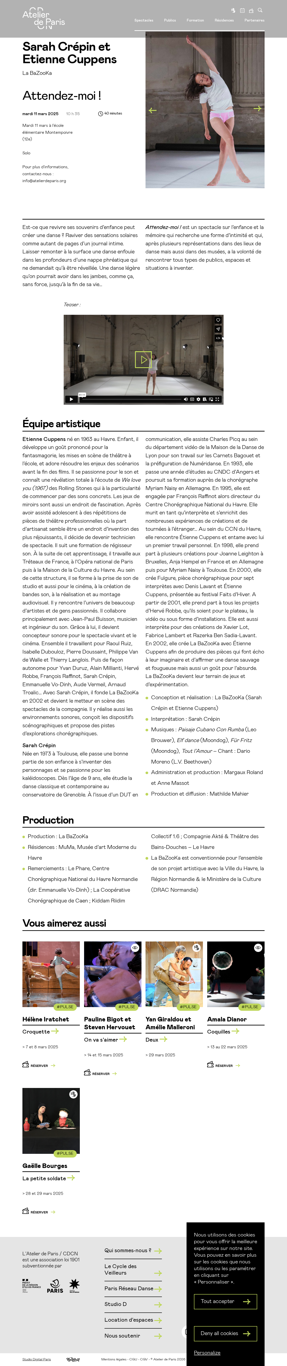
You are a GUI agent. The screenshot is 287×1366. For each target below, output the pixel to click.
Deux (153, 1040)
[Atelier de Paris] (43, 18)
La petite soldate (44, 1178)
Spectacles (144, 20)
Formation (195, 20)
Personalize (207, 1352)
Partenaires (255, 20)
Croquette (36, 1032)
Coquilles (219, 1032)
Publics (170, 20)
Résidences (224, 20)
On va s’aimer (101, 1040)
